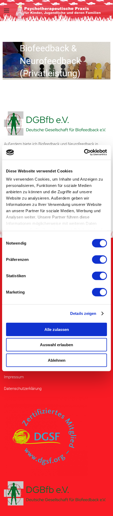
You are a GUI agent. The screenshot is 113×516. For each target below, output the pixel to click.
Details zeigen (83, 313)
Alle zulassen (56, 329)
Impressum (14, 377)
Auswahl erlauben (56, 345)
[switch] (99, 259)
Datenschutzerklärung (23, 388)
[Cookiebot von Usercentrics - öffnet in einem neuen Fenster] (84, 152)
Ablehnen (56, 360)
